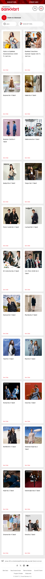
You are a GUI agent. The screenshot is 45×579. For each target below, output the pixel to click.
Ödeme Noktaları (27, 570)
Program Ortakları (18, 573)
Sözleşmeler (28, 573)
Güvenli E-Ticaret (38, 570)
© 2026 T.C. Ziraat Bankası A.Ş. (22, 576)
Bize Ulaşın (5, 570)
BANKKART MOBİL (12, 2)
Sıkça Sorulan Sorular (15, 570)
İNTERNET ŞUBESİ (33, 2)
